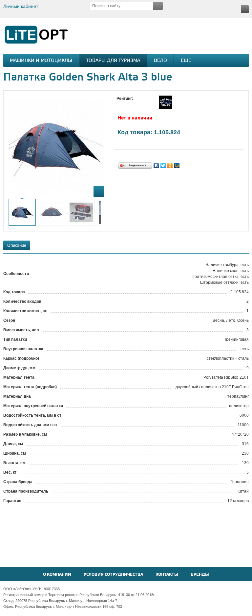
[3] (133, 104)
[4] (139, 104)
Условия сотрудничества (113, 574)
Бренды (200, 574)
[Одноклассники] (170, 165)
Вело (160, 60)
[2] (126, 104)
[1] (119, 104)
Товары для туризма (113, 60)
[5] (146, 104)
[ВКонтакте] (156, 165)
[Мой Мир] (177, 165)
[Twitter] (163, 165)
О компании (57, 574)
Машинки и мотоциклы (41, 60)
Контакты (167, 574)
